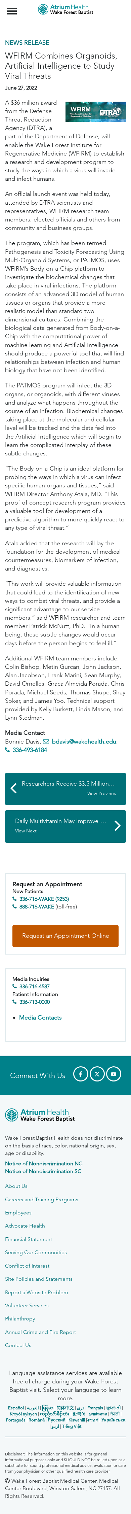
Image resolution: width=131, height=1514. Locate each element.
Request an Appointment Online (65, 935)
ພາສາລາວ (98, 1413)
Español (16, 1407)
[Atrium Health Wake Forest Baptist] (65, 1116)
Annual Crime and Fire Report (40, 1332)
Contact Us (18, 1345)
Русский (57, 1419)
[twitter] (97, 1073)
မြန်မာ (47, 1407)
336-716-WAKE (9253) (44, 899)
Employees (18, 1212)
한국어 (79, 1413)
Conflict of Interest (27, 1266)
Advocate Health (25, 1226)
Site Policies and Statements (39, 1279)
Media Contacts (40, 1017)
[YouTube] (113, 1073)
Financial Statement (28, 1239)
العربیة (33, 1407)
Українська (113, 1419)
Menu (12, 7)
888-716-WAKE (36, 906)
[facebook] (80, 1073)
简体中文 (65, 1407)
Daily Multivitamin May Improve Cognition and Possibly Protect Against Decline (70, 825)
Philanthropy (20, 1318)
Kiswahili (77, 1419)
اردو (55, 1426)
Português (16, 1419)
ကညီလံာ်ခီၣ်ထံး (55, 1413)
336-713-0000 (34, 1002)
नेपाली (115, 1413)
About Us (16, 1186)
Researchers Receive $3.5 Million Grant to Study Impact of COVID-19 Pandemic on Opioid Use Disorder (74, 788)
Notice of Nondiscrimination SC (43, 1171)
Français (95, 1407)
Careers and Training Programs (41, 1199)
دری (80, 1407)
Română (37, 1419)
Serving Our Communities (36, 1252)
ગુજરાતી (113, 1407)
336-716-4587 (34, 986)
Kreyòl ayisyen (23, 1413)
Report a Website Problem (36, 1292)
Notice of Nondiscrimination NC (43, 1163)
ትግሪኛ (92, 1419)
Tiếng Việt (71, 1426)
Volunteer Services (27, 1305)
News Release (27, 42)
